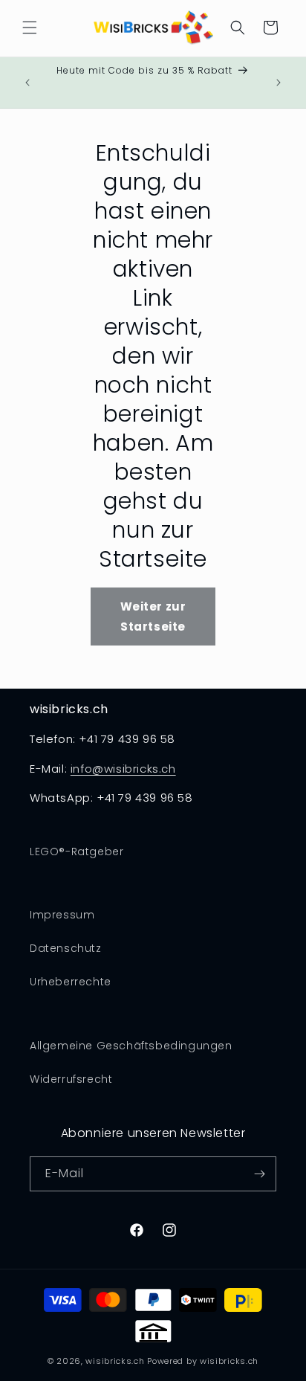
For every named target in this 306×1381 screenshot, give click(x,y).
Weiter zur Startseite (153, 616)
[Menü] (29, 27)
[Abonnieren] (259, 1173)
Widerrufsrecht (71, 1079)
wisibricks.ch (114, 1361)
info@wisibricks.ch (123, 768)
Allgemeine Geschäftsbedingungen (131, 1045)
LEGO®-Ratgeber (76, 851)
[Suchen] (237, 27)
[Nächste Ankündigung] (278, 82)
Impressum (62, 914)
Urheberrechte (70, 981)
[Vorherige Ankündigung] (27, 82)
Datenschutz (66, 948)
